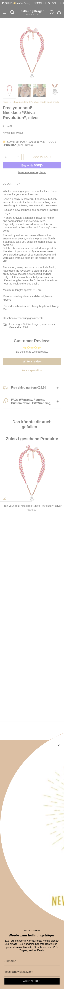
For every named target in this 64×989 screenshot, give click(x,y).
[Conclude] (58, 745)
